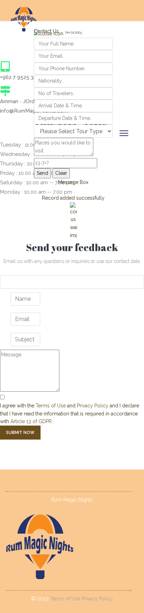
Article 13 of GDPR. (31, 421)
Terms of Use (51, 405)
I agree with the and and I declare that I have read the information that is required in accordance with (69, 413)
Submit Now (20, 432)
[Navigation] (124, 133)
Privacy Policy (92, 405)
